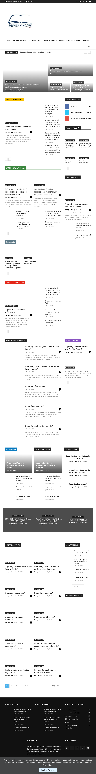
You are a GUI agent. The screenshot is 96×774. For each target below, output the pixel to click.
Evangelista (9, 132)
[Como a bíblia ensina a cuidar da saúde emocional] (9, 213)
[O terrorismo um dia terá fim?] (39, 303)
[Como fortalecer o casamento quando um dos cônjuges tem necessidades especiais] (13, 253)
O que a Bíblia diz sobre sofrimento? (15, 310)
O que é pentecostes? (83, 162)
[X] (83, 1)
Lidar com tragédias (11, 306)
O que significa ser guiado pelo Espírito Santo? (36, 52)
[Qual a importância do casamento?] (18, 634)
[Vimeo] (86, 1)
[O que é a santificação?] (47, 607)
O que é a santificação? (44, 617)
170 (26, 686)
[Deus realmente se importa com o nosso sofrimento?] (39, 312)
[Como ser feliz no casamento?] (33, 253)
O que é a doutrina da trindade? (39, 426)
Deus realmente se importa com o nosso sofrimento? (52, 312)
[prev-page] (6, 159)
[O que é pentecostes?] (85, 154)
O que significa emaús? (69, 162)
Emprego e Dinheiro (11, 123)
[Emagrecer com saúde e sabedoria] (39, 224)
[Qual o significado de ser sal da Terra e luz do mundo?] (85, 137)
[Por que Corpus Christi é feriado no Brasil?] (47, 660)
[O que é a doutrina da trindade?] (14, 433)
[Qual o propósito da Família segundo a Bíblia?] (18, 660)
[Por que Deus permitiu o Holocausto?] (39, 323)
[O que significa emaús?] (71, 154)
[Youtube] (90, 1)
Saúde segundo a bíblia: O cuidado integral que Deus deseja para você (16, 192)
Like (90, 107)
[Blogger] (67, 748)
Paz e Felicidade (11, 81)
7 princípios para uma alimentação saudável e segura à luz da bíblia (23, 224)
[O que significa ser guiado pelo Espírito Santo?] (71, 137)
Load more (77, 586)
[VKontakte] (88, 748)
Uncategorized (69, 140)
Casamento (8, 258)
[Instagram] (80, 1)
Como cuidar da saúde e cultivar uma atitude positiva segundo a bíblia (53, 213)
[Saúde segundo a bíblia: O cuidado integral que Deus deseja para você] (25, 73)
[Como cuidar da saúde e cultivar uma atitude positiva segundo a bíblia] (82, 84)
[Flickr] (77, 748)
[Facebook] (77, 1)
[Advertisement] (66, 20)
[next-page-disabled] (9, 273)
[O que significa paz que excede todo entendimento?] (47, 634)
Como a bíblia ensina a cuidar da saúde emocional (23, 213)
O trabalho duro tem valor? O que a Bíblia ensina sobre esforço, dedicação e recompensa (52, 109)
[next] (89, 52)
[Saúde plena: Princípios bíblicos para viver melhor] (70, 65)
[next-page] (9, 159)
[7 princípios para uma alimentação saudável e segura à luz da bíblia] (9, 224)
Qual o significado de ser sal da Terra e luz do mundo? (85, 145)
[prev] (85, 52)
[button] (88, 46)
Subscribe (87, 118)
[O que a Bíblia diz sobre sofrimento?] (18, 297)
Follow (88, 112)
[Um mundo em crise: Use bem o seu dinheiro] (18, 114)
